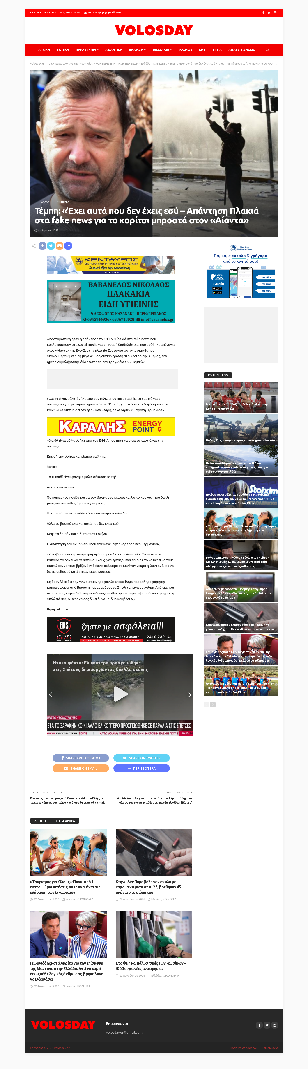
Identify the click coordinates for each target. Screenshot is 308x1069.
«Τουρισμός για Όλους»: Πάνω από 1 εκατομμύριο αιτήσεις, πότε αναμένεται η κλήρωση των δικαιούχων (65, 886)
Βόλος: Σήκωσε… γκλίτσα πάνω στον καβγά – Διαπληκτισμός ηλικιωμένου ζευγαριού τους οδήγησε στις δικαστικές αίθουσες (237, 562)
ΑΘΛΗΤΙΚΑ (113, 50)
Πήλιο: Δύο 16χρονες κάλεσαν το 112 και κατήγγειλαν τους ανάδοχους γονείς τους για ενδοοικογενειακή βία (237, 467)
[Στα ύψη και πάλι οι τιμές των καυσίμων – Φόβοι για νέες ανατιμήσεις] (154, 934)
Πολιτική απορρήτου (243, 1047)
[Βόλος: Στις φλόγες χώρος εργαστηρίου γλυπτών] (241, 429)
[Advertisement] (112, 379)
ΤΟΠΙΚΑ (63, 50)
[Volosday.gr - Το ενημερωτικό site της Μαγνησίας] (154, 30)
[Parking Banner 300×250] (241, 270)
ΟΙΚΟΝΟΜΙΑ (85, 899)
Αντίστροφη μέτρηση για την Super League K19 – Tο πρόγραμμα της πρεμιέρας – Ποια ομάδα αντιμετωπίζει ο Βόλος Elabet (240, 688)
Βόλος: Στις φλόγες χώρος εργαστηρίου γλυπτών (240, 440)
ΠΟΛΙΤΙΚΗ (83, 986)
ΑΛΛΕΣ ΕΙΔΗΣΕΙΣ (241, 50)
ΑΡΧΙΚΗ (44, 50)
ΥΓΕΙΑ (217, 50)
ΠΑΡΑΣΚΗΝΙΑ (86, 50)
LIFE (202, 50)
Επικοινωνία (270, 1047)
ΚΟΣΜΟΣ (185, 50)
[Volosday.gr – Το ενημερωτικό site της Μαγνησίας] (63, 1024)
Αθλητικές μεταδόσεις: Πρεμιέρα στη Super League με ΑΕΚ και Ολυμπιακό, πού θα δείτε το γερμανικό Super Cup (238, 593)
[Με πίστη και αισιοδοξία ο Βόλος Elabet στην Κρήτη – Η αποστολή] (241, 397)
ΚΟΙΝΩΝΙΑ (63, 202)
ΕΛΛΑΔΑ (136, 50)
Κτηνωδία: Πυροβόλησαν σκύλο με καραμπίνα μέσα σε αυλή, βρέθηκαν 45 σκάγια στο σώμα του (148, 886)
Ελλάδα (44, 202)
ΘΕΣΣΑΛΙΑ (160, 50)
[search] (267, 50)
